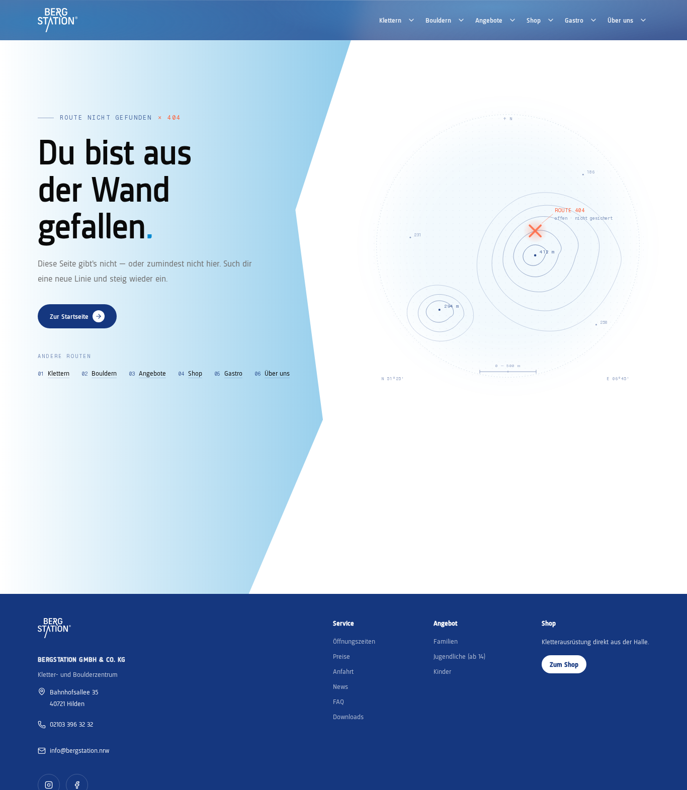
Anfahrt (343, 671)
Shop (534, 20)
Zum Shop (564, 664)
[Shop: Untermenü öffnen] (551, 20)
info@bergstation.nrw (79, 750)
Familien (446, 641)
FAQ (338, 701)
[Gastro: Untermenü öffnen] (593, 20)
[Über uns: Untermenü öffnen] (643, 20)
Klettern (390, 20)
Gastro (574, 20)
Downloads (348, 717)
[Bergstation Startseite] (57, 20)
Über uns (620, 20)
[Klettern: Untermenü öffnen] (411, 20)
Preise (341, 656)
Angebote (488, 20)
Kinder (442, 671)
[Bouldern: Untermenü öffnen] (461, 20)
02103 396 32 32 (71, 724)
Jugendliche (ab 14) (459, 656)
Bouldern (438, 20)
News (340, 686)
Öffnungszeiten (354, 641)
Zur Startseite (69, 316)
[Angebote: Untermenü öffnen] (512, 20)
